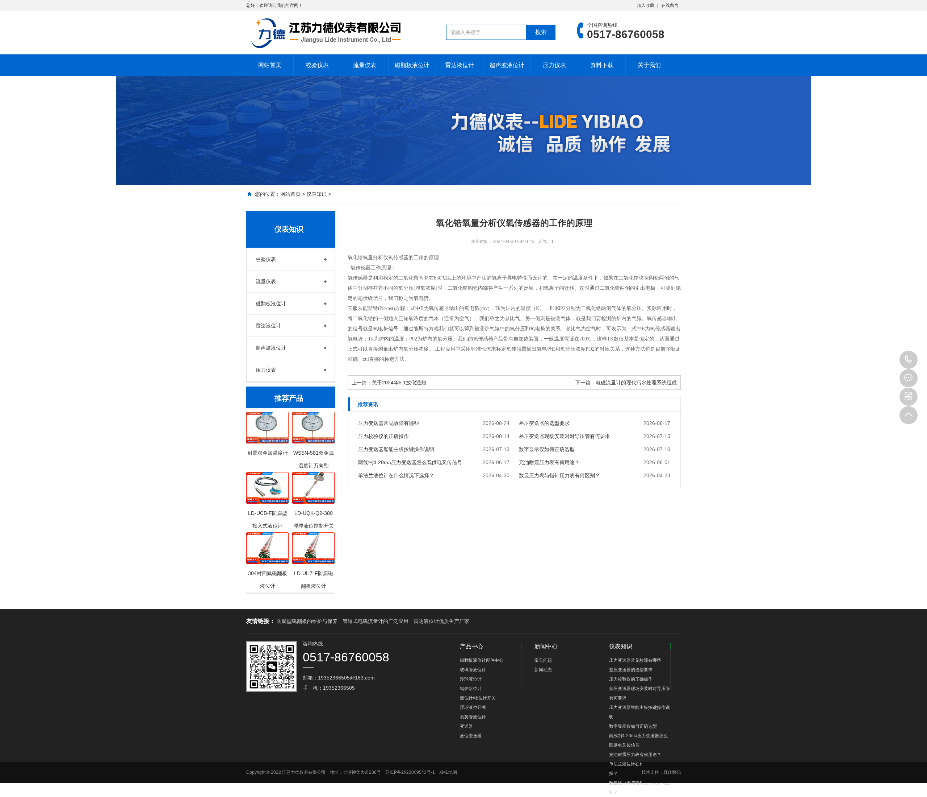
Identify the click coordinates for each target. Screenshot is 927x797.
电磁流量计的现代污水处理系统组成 (636, 382)
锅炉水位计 (471, 688)
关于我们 (649, 65)
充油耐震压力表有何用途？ (549, 462)
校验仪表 (317, 65)
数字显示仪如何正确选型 (547, 449)
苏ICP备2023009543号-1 (410, 772)
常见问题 (543, 660)
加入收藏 (645, 5)
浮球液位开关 (473, 707)
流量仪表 (364, 65)
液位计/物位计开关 (478, 698)
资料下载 (601, 65)
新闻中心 (546, 646)
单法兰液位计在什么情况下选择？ (396, 475)
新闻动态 (543, 669)
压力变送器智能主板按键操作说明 (396, 449)
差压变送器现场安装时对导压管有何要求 (564, 436)
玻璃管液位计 (473, 669)
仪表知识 (316, 194)
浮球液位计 (471, 679)
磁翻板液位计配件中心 (481, 660)
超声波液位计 (507, 65)
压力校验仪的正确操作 (383, 436)
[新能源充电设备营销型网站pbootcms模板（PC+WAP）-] (325, 32)
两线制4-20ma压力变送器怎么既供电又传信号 (410, 462)
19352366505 (908, 360)
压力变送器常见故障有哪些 (388, 423)
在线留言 (670, 5)
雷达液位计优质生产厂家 (441, 621)
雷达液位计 (459, 65)
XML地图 (448, 772)
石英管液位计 (473, 716)
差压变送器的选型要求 (544, 423)
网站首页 (269, 65)
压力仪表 (554, 65)
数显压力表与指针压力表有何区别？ (559, 475)
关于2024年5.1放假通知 (399, 382)
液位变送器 (471, 735)
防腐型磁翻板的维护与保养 (307, 621)
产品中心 (471, 646)
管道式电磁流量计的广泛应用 (375, 621)
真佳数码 (672, 772)
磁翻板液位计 (412, 65)
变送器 (466, 726)
